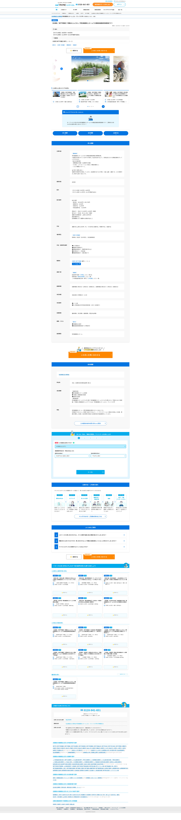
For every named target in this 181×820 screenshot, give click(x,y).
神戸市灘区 (87, 13)
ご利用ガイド (63, 9)
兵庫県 (77, 13)
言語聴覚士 (72, 809)
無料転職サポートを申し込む (102, 4)
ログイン (119, 4)
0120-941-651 (83, 4)
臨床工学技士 (87, 809)
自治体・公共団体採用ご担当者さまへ (74, 807)
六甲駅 (82, 275)
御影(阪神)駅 (81, 276)
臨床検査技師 (80, 809)
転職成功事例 (86, 9)
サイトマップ (115, 807)
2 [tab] (89, 81)
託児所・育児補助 (61, 45)
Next (119, 68)
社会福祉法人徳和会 (64, 374)
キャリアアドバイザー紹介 (109, 9)
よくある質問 (122, 807)
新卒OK (54, 45)
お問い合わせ (107, 807)
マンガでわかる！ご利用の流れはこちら (90, 516)
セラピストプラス (114, 809)
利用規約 (101, 807)
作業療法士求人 (71, 13)
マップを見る (75, 263)
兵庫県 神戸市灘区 (77, 261)
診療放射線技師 (95, 809)
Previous (61, 68)
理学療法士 (59, 809)
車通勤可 (75, 45)
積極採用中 (69, 45)
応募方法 (115, 133)
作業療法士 (64, 13)
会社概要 (90, 133)
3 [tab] (91, 81)
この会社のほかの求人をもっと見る (90, 423)
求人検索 (75, 9)
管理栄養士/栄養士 (105, 809)
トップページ (56, 9)
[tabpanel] (90, 69)
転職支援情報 (97, 9)
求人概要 (65, 133)
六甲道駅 (90, 278)
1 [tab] (88, 81)
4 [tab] (93, 81)
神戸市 (82, 13)
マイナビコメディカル (56, 13)
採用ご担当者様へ (109, 1)
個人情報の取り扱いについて (90, 807)
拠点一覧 (120, 9)
